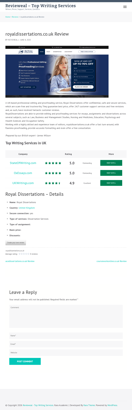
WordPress (112, 405)
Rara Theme (89, 405)
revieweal (13, 40)
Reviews (15, 17)
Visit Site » (111, 163)
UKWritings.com (23, 183)
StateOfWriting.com (23, 163)
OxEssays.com (23, 173)
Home (7, 17)
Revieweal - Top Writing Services (38, 405)
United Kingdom (27, 207)
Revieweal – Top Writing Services (40, 5)
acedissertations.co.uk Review (19, 261)
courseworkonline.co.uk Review (112, 261)
